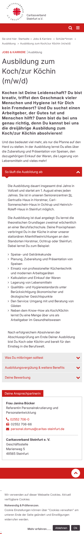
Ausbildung (9, 43)
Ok (75, 528)
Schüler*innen (64, 38)
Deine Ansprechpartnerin (23, 393)
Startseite (23, 38)
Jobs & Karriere (42, 38)
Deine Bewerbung (17, 377)
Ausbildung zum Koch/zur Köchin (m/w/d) (45, 43)
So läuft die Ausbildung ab (24, 172)
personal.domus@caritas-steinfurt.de (37, 429)
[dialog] (43, 512)
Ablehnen (61, 528)
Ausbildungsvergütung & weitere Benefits (34, 367)
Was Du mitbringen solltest (24, 358)
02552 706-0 (19, 419)
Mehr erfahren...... (39, 528)
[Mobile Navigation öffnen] (78, 28)
